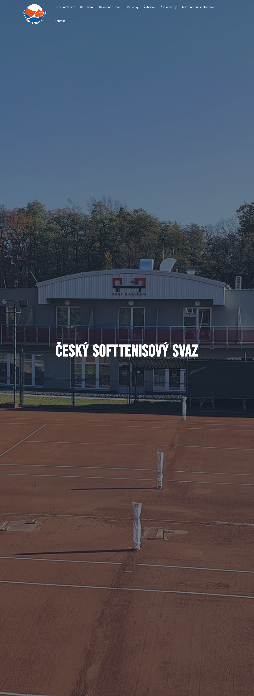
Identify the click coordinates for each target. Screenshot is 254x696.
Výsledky (132, 7)
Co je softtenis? (65, 7)
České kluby (169, 7)
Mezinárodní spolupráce (198, 7)
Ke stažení (87, 7)
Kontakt (60, 21)
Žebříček (149, 7)
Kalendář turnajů (110, 7)
